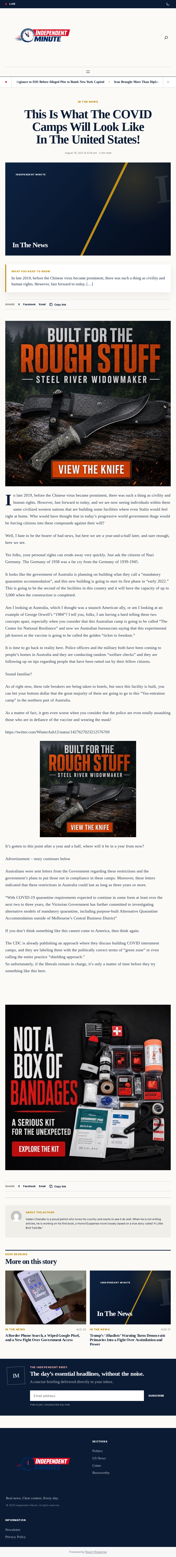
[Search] (166, 37)
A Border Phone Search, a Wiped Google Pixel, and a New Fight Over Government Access (42, 1337)
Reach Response (96, 1552)
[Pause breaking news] (167, 82)
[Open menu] (88, 71)
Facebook (29, 304)
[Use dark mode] (168, 4)
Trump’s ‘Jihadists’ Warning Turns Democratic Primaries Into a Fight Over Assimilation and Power (128, 1339)
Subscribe (156, 1395)
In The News (88, 101)
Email (42, 304)
